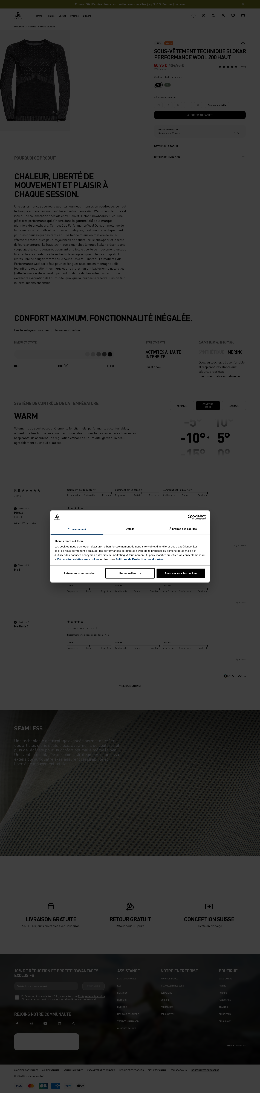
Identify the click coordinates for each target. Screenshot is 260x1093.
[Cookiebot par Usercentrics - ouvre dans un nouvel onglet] (190, 517)
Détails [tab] (130, 528)
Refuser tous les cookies (79, 573)
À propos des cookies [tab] (183, 528)
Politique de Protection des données (140, 559)
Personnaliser (128, 573)
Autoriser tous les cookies (180, 573)
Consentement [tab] (77, 529)
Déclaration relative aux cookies (78, 559)
